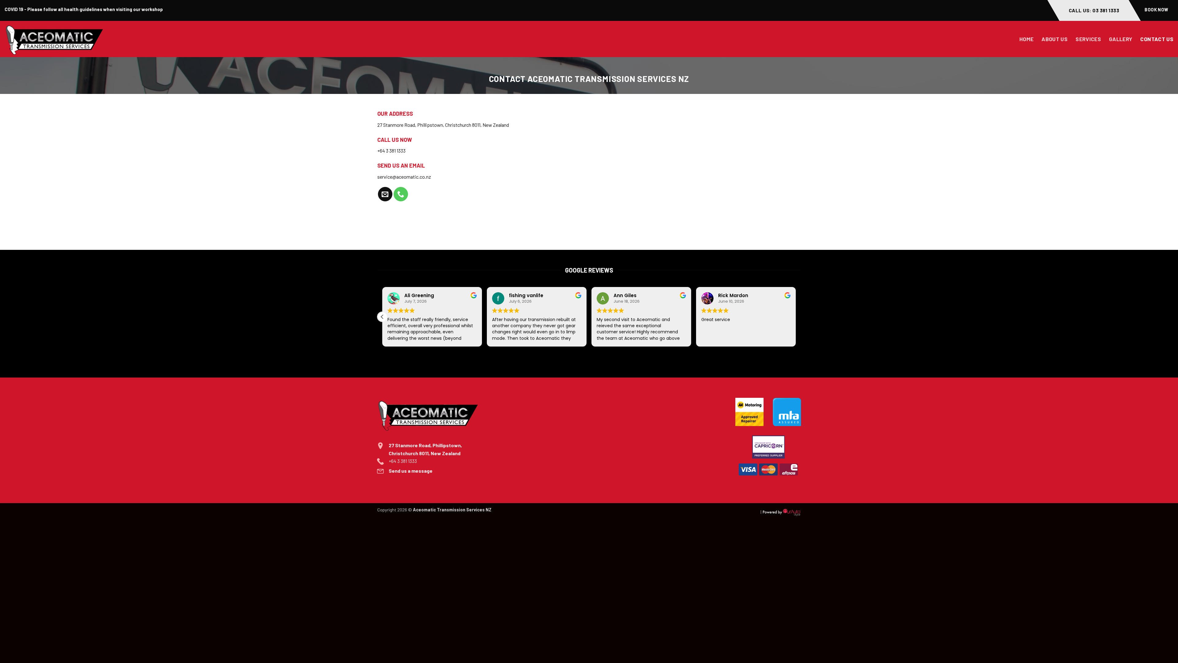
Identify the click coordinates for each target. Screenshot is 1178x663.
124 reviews (632, 354)
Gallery (1120, 39)
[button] (382, 316)
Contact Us (1156, 39)
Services (1088, 39)
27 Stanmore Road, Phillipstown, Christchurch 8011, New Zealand (443, 125)
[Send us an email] (385, 194)
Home (1026, 39)
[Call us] (401, 194)
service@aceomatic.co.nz (404, 177)
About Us (1054, 39)
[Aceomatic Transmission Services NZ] (74, 39)
